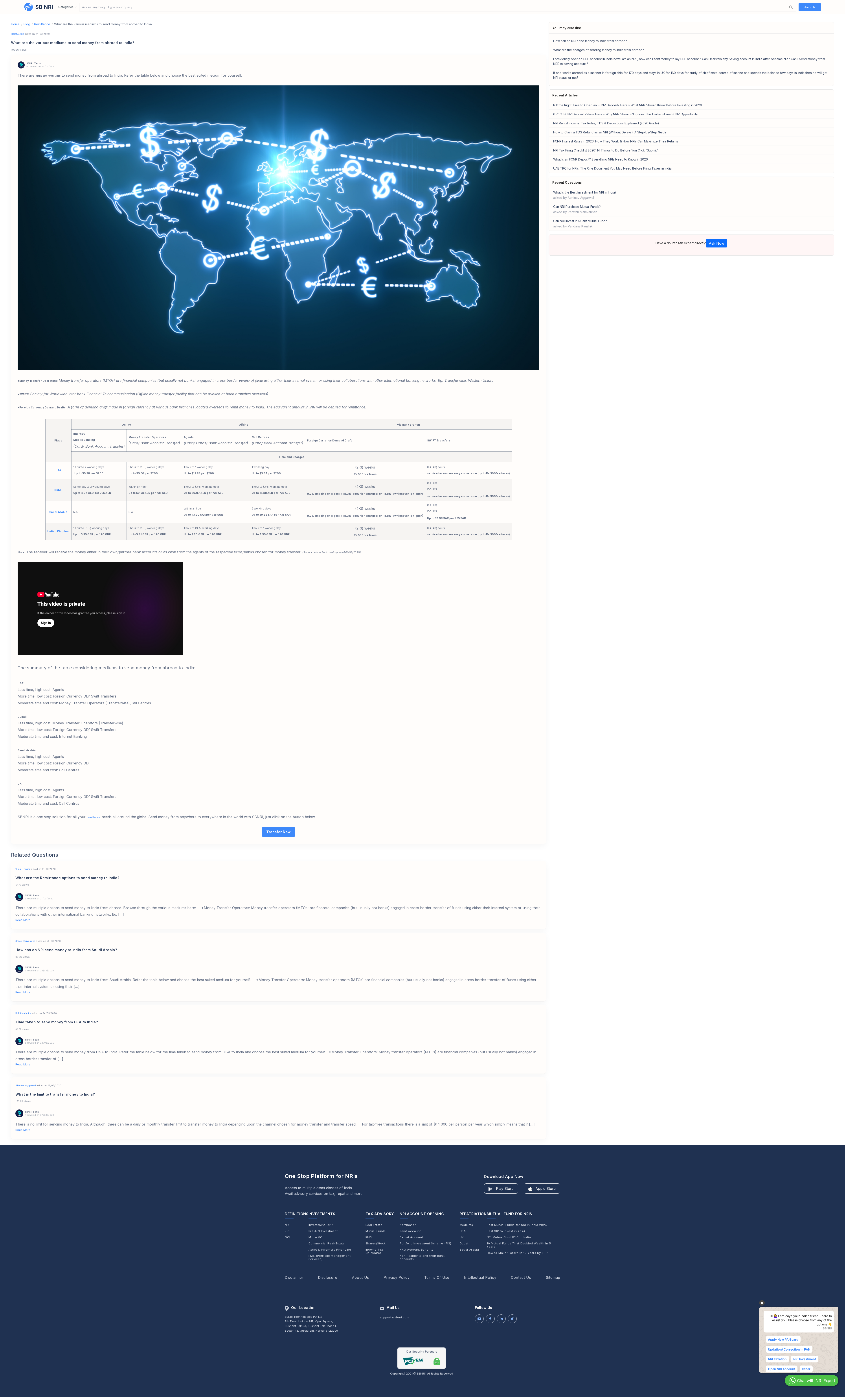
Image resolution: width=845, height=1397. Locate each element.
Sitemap (553, 1277)
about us (360, 1277)
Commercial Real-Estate (327, 1243)
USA (463, 1231)
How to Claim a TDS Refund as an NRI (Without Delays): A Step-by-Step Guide (610, 132)
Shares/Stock (376, 1243)
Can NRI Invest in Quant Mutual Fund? (580, 223)
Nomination (408, 1225)
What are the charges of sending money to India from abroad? (598, 50)
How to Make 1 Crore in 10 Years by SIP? (517, 1253)
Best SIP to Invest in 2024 (506, 1231)
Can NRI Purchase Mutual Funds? (577, 209)
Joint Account (410, 1231)
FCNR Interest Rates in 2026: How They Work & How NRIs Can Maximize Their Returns (615, 141)
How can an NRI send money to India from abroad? (590, 41)
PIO (287, 1231)
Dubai (464, 1243)
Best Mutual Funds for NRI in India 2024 (517, 1225)
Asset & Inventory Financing (330, 1249)
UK (462, 1237)
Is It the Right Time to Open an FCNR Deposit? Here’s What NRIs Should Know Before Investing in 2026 (627, 105)
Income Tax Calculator (374, 1251)
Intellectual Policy (480, 1277)
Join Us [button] (810, 7)
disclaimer (294, 1277)
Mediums (466, 1225)
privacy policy (397, 1277)
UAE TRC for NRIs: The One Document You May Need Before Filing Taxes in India (612, 168)
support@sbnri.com (394, 1317)
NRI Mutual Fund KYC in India (509, 1237)
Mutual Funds (376, 1231)
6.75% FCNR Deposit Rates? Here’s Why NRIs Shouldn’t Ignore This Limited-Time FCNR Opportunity (625, 114)
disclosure (327, 1277)
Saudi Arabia (469, 1249)
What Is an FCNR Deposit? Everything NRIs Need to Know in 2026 (600, 159)
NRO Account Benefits (416, 1249)
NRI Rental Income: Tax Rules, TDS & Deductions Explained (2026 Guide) (606, 123)
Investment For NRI (323, 1225)
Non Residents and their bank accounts (422, 1257)
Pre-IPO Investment (323, 1231)
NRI (287, 1225)
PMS (369, 1237)
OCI (287, 1237)
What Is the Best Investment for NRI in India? (584, 194)
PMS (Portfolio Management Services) (330, 1257)
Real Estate (374, 1225)
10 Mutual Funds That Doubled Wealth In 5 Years (519, 1245)
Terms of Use (436, 1277)
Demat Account (411, 1237)
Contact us (521, 1277)
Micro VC (316, 1237)
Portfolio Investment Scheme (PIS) (425, 1243)
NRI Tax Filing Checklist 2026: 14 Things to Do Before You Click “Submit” (605, 150)
